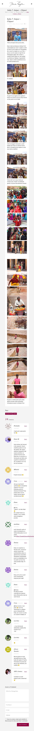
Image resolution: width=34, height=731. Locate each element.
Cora (15, 481)
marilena (16, 524)
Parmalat (17, 426)
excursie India (9, 413)
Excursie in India (19, 12)
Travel (11, 12)
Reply (25, 426)
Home (6, 12)
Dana (14, 24)
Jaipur (15, 413)
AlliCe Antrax (18, 671)
